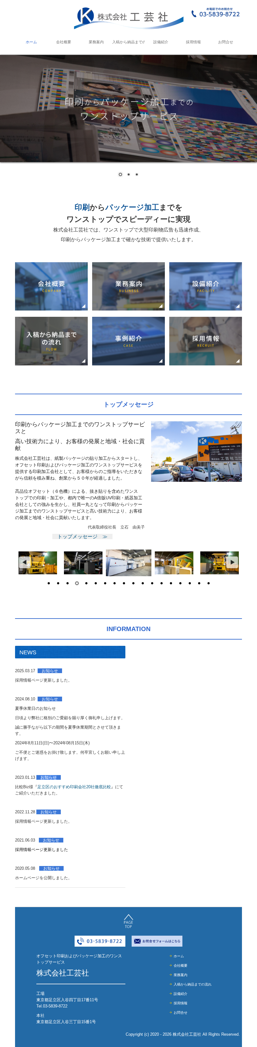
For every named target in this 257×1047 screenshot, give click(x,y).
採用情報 (193, 42)
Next (232, 562)
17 (199, 584)
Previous (24, 562)
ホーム (31, 42)
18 (208, 584)
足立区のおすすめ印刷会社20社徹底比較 (74, 786)
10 (133, 584)
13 (161, 584)
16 (189, 584)
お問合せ (225, 42)
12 (152, 584)
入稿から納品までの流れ (128, 42)
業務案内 (96, 42)
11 (142, 584)
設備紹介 (160, 42)
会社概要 (63, 42)
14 (171, 584)
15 (180, 584)
